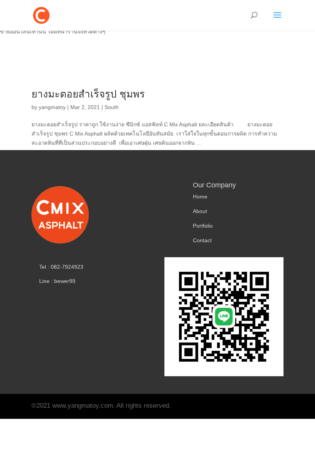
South (111, 107)
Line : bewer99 (57, 281)
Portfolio (203, 226)
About (200, 211)
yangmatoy (52, 107)
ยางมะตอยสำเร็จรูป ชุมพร (88, 94)
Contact (202, 240)
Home (200, 196)
